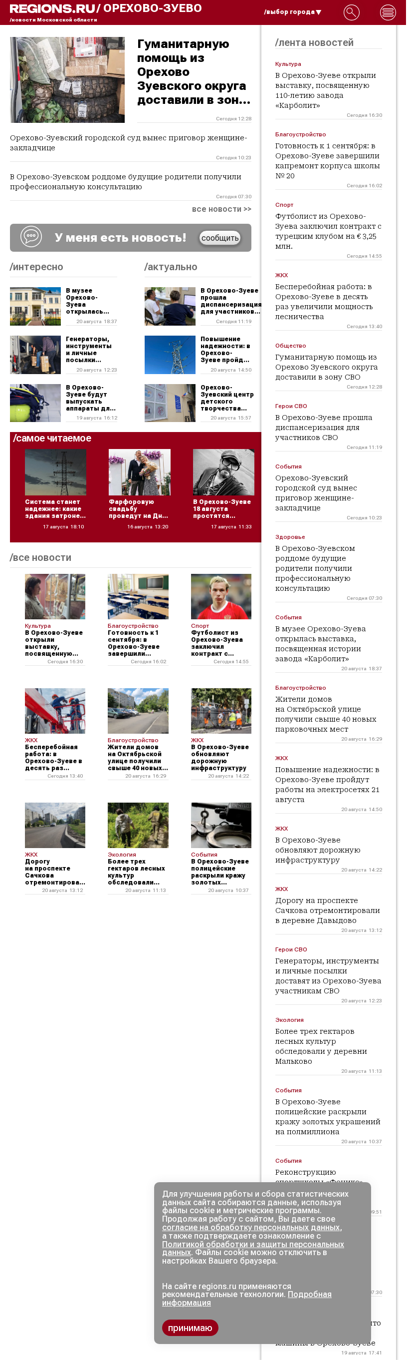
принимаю (190, 1328)
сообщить (220, 238)
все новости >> (221, 209)
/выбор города (289, 11)
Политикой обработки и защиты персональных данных (253, 1249)
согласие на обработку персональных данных (251, 1227)
